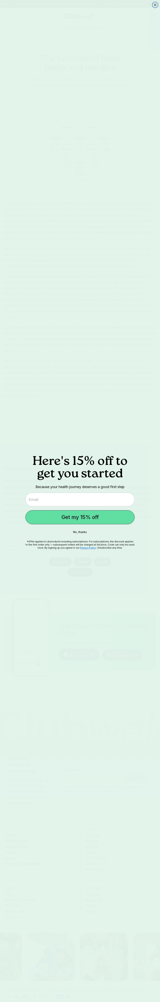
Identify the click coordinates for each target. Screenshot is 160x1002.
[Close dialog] (155, 5)
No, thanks (80, 532)
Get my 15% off (80, 517)
